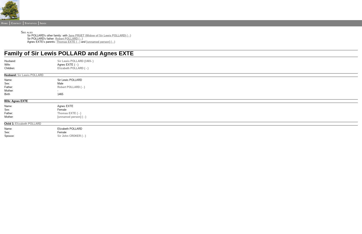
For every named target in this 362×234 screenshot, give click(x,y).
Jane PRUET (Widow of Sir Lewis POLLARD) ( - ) (99, 35)
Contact (16, 23)
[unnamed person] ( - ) (100, 41)
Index (43, 23)
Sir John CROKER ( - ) (71, 135)
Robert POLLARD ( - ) (69, 38)
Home (4, 23)
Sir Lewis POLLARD (30, 75)
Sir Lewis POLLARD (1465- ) (75, 61)
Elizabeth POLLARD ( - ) (72, 68)
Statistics (31, 23)
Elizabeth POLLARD (28, 123)
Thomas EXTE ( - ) (68, 41)
